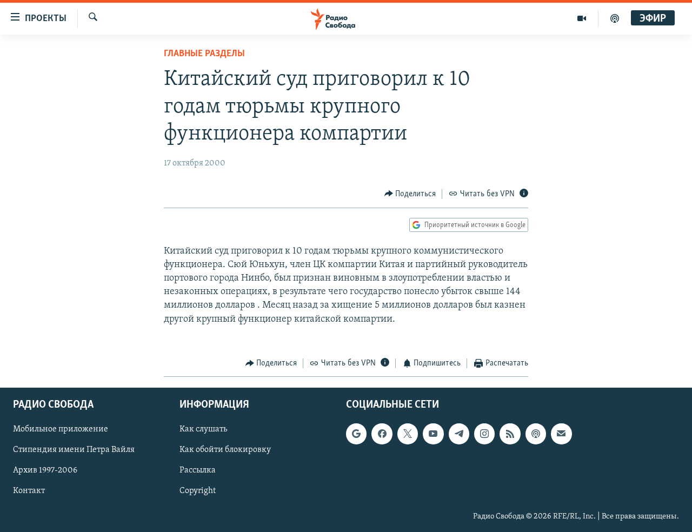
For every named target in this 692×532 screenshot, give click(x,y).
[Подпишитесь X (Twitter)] (407, 434)
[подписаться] (561, 434)
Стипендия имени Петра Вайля (74, 450)
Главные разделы (204, 54)
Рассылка (197, 471)
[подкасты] (614, 18)
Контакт (29, 491)
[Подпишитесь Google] (356, 434)
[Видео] (581, 18)
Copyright (197, 491)
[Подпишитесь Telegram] (459, 434)
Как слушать (203, 429)
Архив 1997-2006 (45, 471)
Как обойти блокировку (225, 450)
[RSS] (510, 434)
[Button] (410, 194)
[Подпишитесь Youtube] (433, 434)
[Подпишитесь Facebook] (381, 434)
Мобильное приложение (60, 429)
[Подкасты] (535, 434)
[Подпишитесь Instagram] (484, 434)
